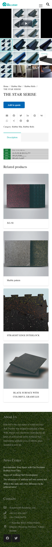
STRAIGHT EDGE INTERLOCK (23, 335)
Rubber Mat (16, 86)
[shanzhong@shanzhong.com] (6, 508)
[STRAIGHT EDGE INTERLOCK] (26, 309)
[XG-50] (26, 196)
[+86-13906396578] (6, 517)
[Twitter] (16, 538)
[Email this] (6, 115)
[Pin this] (34, 115)
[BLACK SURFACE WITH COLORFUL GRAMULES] (26, 366)
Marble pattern (13, 280)
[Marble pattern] (26, 253)
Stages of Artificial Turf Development (20, 474)
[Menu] (40, 5)
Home (5, 86)
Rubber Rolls (30, 86)
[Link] (10, 4)
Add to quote (14, 105)
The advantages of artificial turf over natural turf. (25, 479)
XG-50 (10, 222)
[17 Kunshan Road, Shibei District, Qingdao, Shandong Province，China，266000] (6, 527)
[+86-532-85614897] (6, 513)
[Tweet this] (20, 115)
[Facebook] (7, 538)
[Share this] (13, 115)
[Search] (47, 4)
